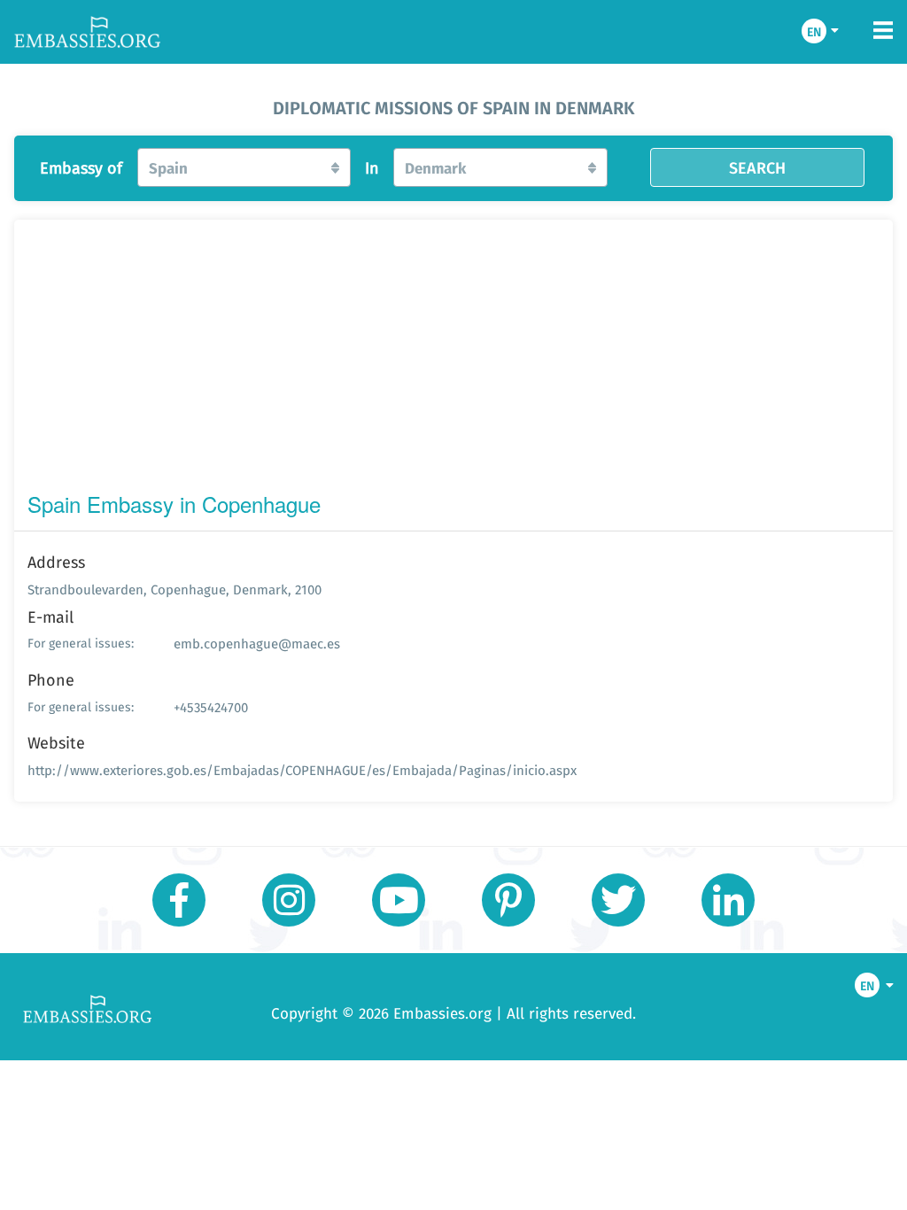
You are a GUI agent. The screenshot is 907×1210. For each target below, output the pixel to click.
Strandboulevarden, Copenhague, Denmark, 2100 (174, 589)
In (372, 168)
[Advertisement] (453, 360)
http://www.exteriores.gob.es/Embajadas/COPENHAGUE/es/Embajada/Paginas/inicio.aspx (302, 770)
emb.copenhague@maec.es (257, 643)
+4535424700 (211, 707)
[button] (244, 167)
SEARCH (757, 167)
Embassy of (81, 168)
